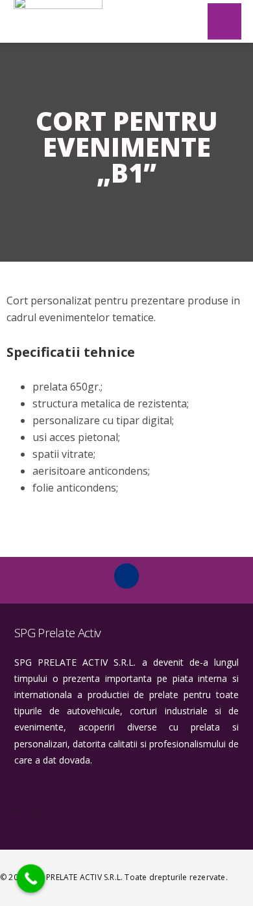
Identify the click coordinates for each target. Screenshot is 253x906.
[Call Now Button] (31, 879)
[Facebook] (126, 575)
